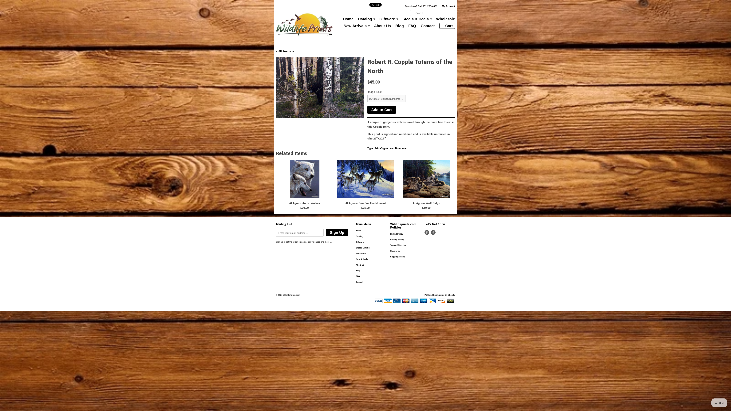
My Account (448, 6)
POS (427, 295)
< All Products (285, 51)
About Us (382, 26)
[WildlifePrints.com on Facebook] (433, 232)
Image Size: (374, 92)
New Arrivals (356, 26)
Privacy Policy (397, 239)
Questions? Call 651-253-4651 (421, 6)
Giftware (388, 19)
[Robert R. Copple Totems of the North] (320, 87)
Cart (449, 26)
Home (348, 19)
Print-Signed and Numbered (390, 148)
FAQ (412, 26)
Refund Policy (396, 234)
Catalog (366, 19)
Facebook (427, 232)
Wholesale (445, 19)
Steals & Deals (417, 19)
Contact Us (395, 251)
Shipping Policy (397, 256)
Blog (399, 26)
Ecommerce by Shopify (444, 295)
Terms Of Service (398, 245)
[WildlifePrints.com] (304, 25)
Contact (428, 26)
